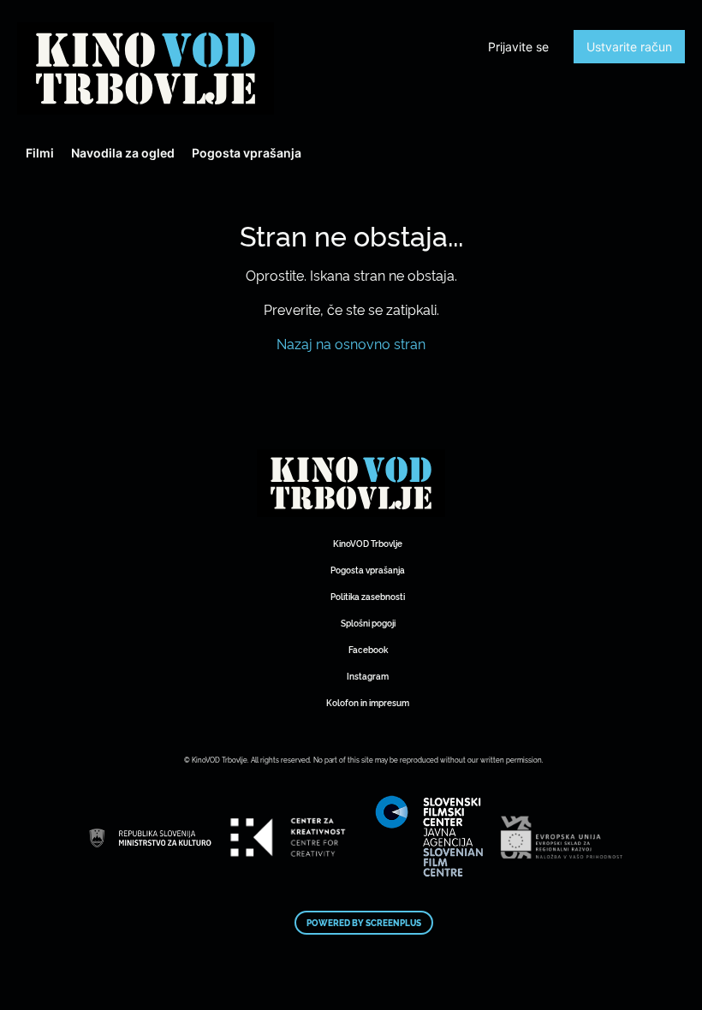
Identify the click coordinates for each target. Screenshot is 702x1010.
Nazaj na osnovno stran (351, 343)
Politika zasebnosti (367, 596)
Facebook (368, 649)
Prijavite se (518, 46)
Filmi (40, 153)
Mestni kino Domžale (145, 68)
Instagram (368, 675)
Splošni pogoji (368, 622)
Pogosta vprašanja (246, 153)
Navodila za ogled (123, 153)
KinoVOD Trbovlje (367, 543)
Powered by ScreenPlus (363, 923)
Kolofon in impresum (367, 702)
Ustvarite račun (629, 46)
